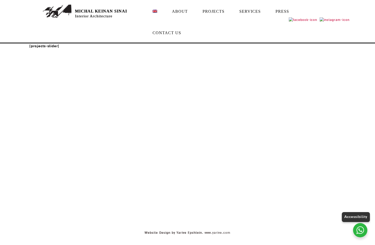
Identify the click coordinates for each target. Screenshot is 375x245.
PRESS (282, 11)
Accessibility (355, 217)
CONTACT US (167, 33)
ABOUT (180, 11)
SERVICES (250, 11)
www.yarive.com (217, 233)
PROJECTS (213, 11)
